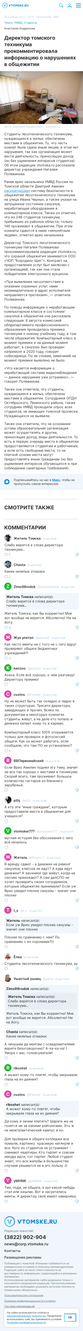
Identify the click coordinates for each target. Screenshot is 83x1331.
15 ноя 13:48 (31, 957)
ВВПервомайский (29, 761)
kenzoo (20, 668)
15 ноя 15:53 (62, 979)
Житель (20, 857)
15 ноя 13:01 (66, 831)
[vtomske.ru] (15, 5)
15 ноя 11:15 (67, 587)
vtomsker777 (24, 831)
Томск (8, 22)
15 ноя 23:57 (51, 1181)
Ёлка (18, 957)
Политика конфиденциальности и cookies (30, 1300)
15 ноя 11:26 (58, 638)
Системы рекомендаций (19, 1306)
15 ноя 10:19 (49, 538)
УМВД (18, 22)
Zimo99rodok (25, 587)
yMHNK (20, 1181)
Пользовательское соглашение (23, 1295)
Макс (56, 480)
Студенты (30, 22)
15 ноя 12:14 (52, 761)
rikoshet (20, 1068)
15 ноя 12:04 (50, 694)
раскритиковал (17, 191)
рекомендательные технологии (26, 1315)
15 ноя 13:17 (36, 910)
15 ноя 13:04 (53, 857)
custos (19, 694)
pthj (17, 800)
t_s (16, 910)
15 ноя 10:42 (34, 565)
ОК (70, 1317)
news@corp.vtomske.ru (26, 1244)
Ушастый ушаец (27, 979)
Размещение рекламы (22, 1257)
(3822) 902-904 (25, 1237)
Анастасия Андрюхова (19, 28)
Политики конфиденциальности (26, 1322)
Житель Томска (27, 538)
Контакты (12, 1251)
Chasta (19, 565)
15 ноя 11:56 (50, 668)
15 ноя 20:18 (50, 1094)
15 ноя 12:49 (39, 800)
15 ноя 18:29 (36, 1068)
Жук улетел (24, 637)
